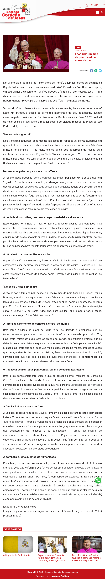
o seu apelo (30, 121)
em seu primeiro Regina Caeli (33, 154)
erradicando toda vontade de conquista (47, 186)
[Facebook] (91, 5)
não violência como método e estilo (75, 260)
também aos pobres (36, 191)
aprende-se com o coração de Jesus (59, 494)
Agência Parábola (60, 576)
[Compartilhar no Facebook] (91, 71)
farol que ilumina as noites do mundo (77, 352)
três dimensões (67, 356)
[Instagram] (96, 5)
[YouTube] (101, 5)
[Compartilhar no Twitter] (100, 71)
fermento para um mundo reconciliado (36, 334)
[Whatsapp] (87, 5)
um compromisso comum (32, 228)
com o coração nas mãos (49, 177)
